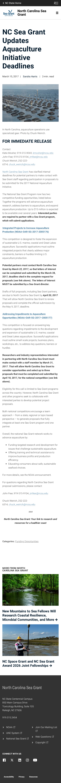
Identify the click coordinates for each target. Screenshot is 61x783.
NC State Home (13, 3)
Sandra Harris (30, 76)
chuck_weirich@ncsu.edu (22, 164)
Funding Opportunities (26, 541)
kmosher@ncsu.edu (43, 153)
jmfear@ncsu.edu (39, 156)
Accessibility (9, 777)
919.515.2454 (9, 717)
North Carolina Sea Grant (15, 171)
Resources (33, 777)
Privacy (21, 777)
